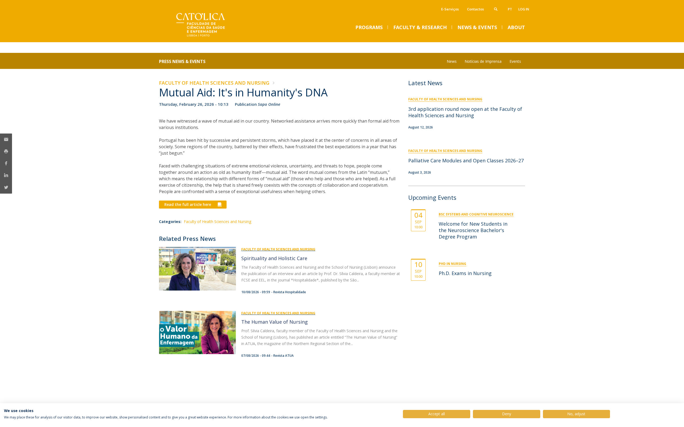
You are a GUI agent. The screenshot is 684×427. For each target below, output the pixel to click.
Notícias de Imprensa (483, 61)
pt (510, 9)
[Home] (212, 37)
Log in (523, 9)
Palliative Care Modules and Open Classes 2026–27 (466, 160)
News (452, 61)
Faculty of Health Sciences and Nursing (214, 83)
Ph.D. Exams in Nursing (465, 273)
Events (515, 61)
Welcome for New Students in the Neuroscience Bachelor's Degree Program (473, 230)
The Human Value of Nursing (274, 322)
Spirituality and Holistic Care (274, 258)
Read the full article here (188, 204)
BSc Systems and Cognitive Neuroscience (476, 214)
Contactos (475, 9)
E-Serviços (450, 9)
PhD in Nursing (452, 263)
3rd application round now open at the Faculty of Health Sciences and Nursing (465, 112)
